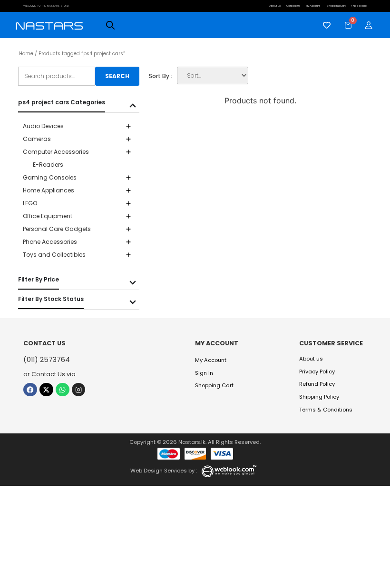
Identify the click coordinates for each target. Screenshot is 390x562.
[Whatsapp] (62, 390)
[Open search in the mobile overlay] (110, 25)
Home (26, 53)
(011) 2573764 (46, 359)
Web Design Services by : (163, 470)
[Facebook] (30, 390)
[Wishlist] (324, 25)
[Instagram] (79, 390)
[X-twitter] (46, 390)
